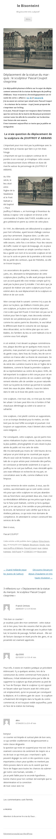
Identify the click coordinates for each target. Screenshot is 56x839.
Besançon (34, 544)
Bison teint (42, 551)
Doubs (42, 544)
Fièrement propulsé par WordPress (17, 833)
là (31, 98)
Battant (26, 544)
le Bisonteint (28, 5)
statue (45, 548)
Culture (35, 541)
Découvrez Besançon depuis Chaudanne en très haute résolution (40, 573)
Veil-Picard (16, 551)
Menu (28, 19)
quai (39, 548)
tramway (7, 551)
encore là (38, 98)
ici (28, 98)
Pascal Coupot (30, 548)
